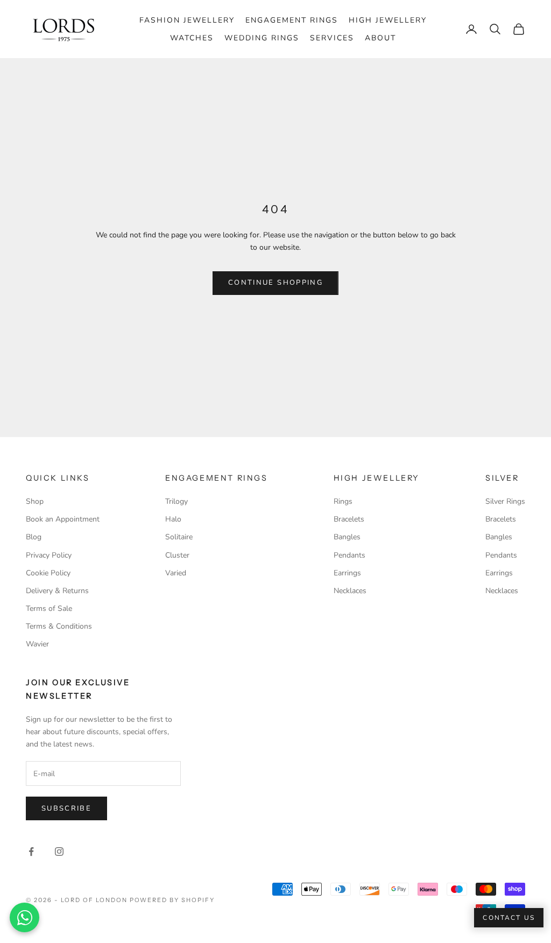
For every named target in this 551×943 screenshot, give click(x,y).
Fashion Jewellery (187, 20)
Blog (33, 537)
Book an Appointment (63, 519)
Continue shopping (275, 282)
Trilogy (176, 501)
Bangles (347, 537)
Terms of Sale (49, 608)
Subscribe (66, 808)
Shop (35, 501)
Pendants (349, 555)
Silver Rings (505, 501)
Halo (173, 519)
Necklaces (350, 591)
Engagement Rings (291, 20)
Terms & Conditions (59, 626)
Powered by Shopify (172, 900)
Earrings (347, 573)
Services (332, 38)
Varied (175, 573)
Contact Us (509, 917)
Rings (343, 501)
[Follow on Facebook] (31, 851)
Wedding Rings (261, 38)
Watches (192, 38)
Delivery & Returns (57, 591)
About (380, 38)
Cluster (177, 555)
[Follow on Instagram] (59, 851)
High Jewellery (388, 20)
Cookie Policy (48, 573)
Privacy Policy (49, 555)
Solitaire (179, 537)
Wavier (37, 644)
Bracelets (349, 519)
